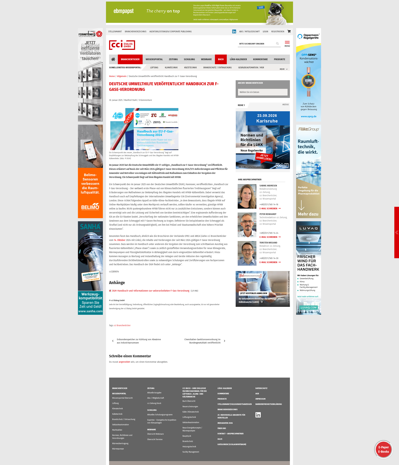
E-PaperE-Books (383, 449)
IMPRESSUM (260, 399)
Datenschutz (261, 388)
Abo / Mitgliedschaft (155, 398)
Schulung (189, 59)
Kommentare (260, 59)
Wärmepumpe (118, 449)
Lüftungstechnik (189, 417)
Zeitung (173, 59)
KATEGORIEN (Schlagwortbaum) (232, 444)
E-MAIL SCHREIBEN (269, 208)
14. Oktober (119, 240)
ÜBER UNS (222, 428)
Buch (221, 59)
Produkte (279, 59)
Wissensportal (154, 59)
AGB (257, 393)
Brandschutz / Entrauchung (217, 67)
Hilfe (220, 439)
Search (277, 43)
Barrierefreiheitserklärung (268, 404)
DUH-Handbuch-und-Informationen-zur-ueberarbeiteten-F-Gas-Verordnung (150, 290)
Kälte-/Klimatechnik (191, 412)
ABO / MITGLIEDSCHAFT (249, 31)
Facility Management (191, 452)
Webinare (206, 59)
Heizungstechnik (189, 446)
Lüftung (154, 67)
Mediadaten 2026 (225, 423)
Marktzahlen (117, 430)
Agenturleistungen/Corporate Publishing (170, 31)
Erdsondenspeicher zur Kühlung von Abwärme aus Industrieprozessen (139, 341)
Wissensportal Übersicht (122, 398)
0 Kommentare (145, 100)
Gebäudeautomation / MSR (251, 67)
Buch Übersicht (189, 401)
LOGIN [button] (265, 31)
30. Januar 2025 (115, 100)
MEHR (282, 69)
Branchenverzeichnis (135, 31)
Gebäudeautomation (120, 424)
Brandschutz (188, 441)
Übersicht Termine (154, 439)
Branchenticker (130, 59)
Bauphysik (187, 436)
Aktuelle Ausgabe (154, 392)
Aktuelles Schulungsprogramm (160, 414)
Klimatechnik (171, 67)
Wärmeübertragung (120, 443)
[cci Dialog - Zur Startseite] (122, 45)
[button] (289, 31)
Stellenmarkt (115, 31)
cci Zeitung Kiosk (154, 403)
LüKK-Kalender (238, 59)
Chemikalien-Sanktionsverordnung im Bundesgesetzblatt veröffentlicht (202, 341)
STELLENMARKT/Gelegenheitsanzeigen (235, 404)
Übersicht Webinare (155, 434)
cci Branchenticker (122, 325)
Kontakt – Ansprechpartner (230, 433)
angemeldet (124, 361)
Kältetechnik (190, 67)
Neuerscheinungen (190, 406)
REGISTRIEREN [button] (277, 31)
